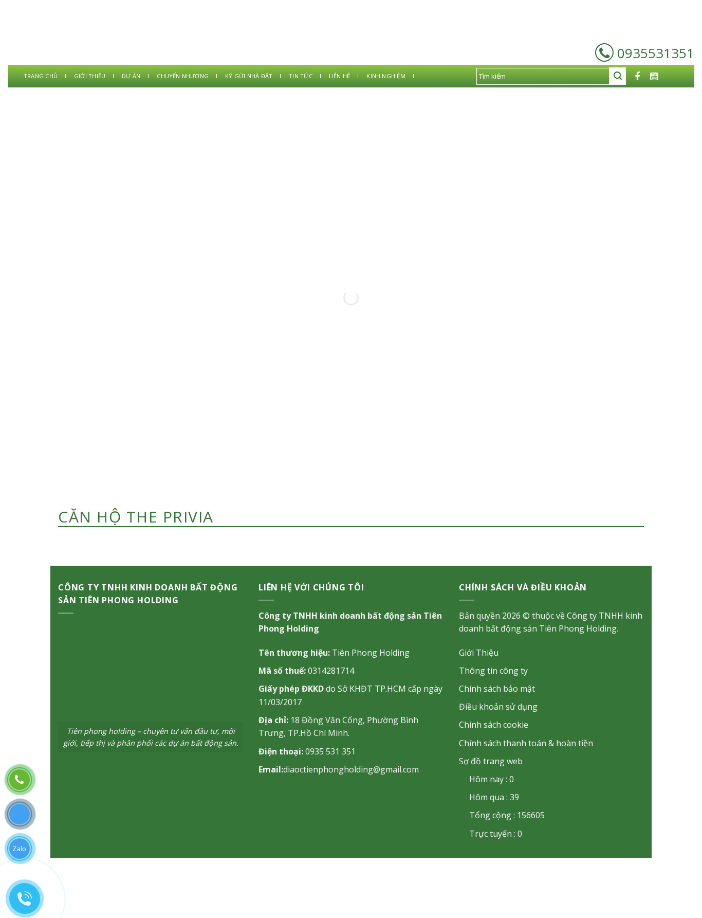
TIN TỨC (300, 76)
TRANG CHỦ (41, 76)
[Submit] (617, 76)
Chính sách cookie (493, 724)
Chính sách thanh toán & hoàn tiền (526, 743)
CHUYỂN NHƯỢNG (183, 76)
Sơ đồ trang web (491, 761)
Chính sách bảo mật (497, 688)
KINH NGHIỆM (385, 76)
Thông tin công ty (493, 670)
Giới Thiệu (478, 652)
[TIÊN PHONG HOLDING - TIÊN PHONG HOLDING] (62, 39)
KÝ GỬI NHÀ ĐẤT (248, 76)
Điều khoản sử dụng (498, 706)
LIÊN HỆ (339, 76)
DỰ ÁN (131, 76)
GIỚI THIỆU (89, 76)
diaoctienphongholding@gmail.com (351, 769)
